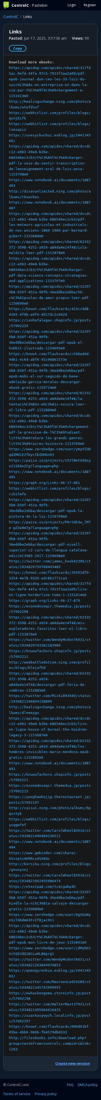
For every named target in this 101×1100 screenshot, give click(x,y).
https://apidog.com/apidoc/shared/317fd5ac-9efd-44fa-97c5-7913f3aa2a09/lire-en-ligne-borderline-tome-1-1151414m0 (50, 589)
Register (90, 5)
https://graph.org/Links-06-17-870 (44, 601)
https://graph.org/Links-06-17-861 (44, 483)
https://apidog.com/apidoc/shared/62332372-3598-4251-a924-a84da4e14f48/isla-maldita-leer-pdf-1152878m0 (50, 247)
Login (72, 5)
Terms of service (16, 1093)
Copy (17, 48)
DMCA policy (88, 1084)
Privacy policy (46, 1093)
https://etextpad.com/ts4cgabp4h (42, 887)
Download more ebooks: (50, 555)
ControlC (11, 16)
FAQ (70, 1084)
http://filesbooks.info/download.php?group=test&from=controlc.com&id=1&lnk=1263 (50, 1043)
